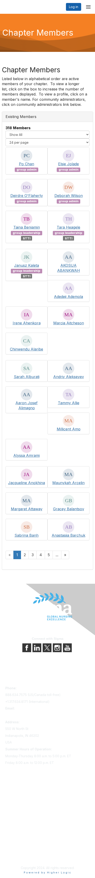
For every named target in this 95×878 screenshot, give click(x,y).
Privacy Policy (16, 845)
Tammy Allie (68, 403)
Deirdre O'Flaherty (26, 195)
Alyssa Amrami (26, 455)
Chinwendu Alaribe (26, 349)
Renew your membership (24, 807)
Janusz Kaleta (26, 265)
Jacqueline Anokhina (26, 482)
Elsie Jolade (68, 164)
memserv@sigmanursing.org (26, 715)
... (57, 555)
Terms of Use (15, 852)
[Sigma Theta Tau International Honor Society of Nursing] (47, 607)
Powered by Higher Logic (47, 872)
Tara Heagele (68, 227)
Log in (73, 7)
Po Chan (26, 164)
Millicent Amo (68, 429)
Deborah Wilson (68, 195)
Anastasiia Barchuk (68, 535)
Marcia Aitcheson (68, 323)
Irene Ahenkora (27, 323)
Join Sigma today (18, 794)
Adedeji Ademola (68, 296)
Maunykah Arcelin (68, 482)
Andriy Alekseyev (68, 376)
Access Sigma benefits (22, 800)
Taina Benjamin (26, 227)
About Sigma (14, 839)
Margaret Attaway (26, 509)
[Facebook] (27, 647)
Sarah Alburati (26, 376)
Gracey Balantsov (68, 509)
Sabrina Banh (27, 535)
